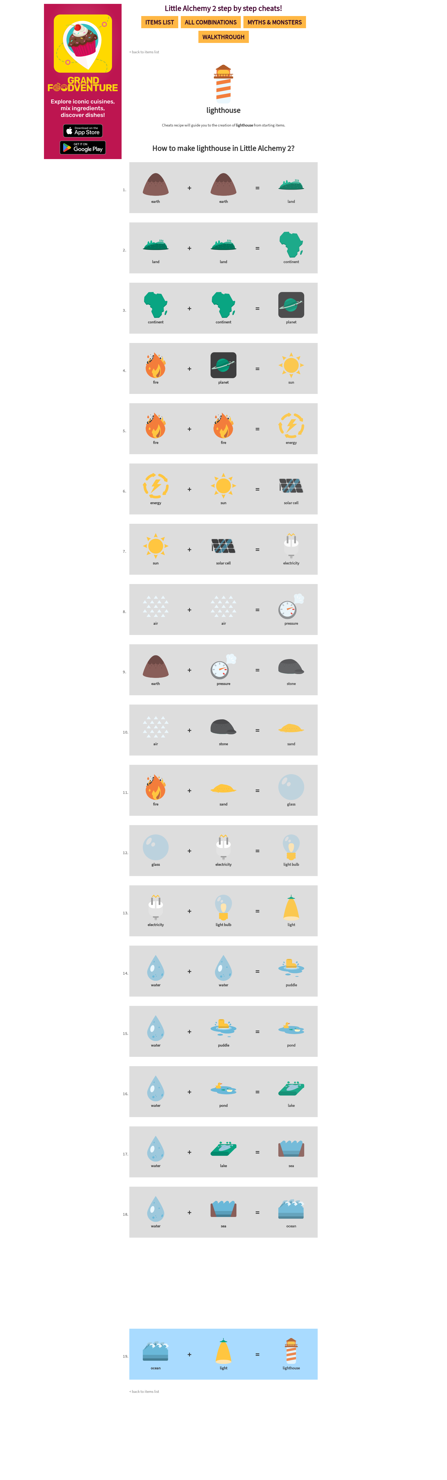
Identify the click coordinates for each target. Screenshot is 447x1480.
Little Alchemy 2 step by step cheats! (223, 8)
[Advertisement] (359, 80)
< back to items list (144, 51)
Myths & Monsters (275, 22)
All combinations (211, 22)
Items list (159, 22)
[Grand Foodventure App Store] (89, 132)
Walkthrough (224, 37)
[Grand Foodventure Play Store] (82, 145)
